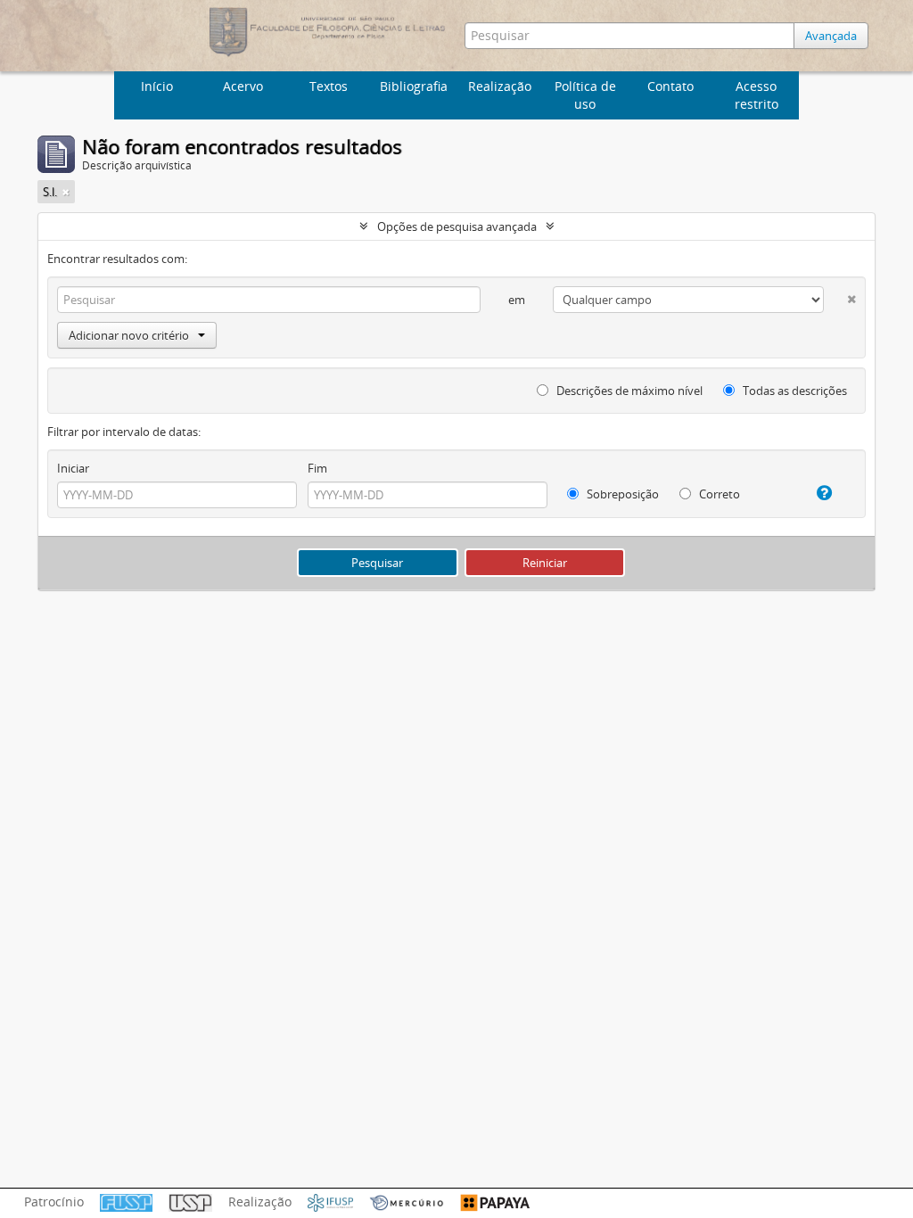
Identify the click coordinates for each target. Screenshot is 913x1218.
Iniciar (73, 468)
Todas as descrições (793, 391)
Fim (317, 468)
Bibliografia (414, 86)
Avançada (831, 36)
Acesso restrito (756, 95)
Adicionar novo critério (129, 335)
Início (157, 86)
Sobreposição (621, 494)
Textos (328, 86)
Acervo (243, 86)
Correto (718, 494)
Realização (499, 86)
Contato (670, 86)
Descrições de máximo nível (628, 391)
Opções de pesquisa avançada (457, 226)
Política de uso (585, 95)
